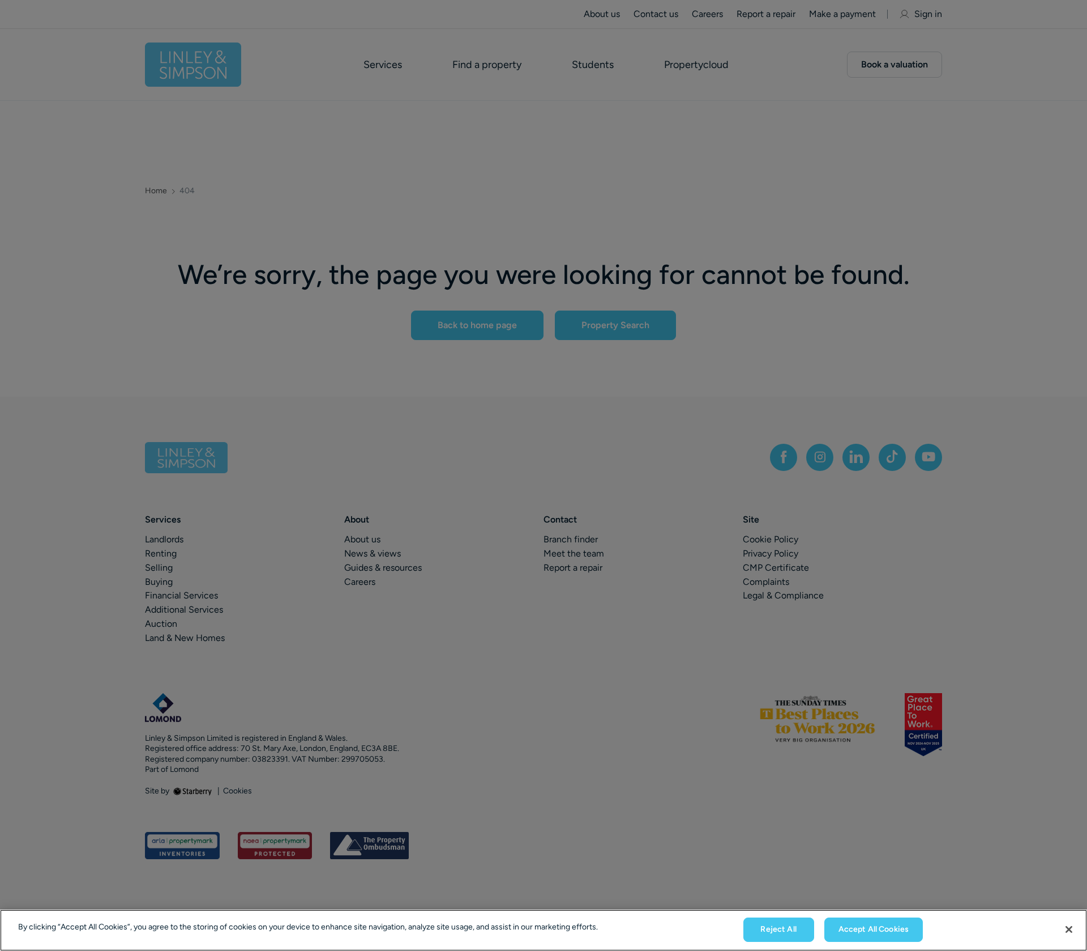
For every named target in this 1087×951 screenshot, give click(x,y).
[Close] (1068, 929)
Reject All (778, 929)
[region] (543, 930)
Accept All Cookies (873, 929)
